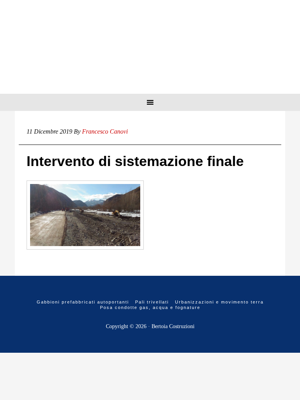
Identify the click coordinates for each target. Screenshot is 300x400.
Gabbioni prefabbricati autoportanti (83, 302)
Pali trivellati (152, 302)
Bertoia (150, 47)
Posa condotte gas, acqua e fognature (150, 307)
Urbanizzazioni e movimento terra (219, 302)
